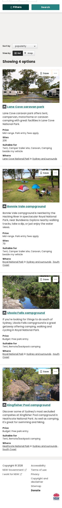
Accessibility (38, 465)
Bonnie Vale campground (26, 206)
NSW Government (13, 469)
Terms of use (39, 469)
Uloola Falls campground (26, 313)
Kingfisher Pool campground (28, 405)
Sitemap (36, 486)
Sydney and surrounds (44, 158)
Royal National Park (13, 261)
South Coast (9, 449)
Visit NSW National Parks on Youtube (19, 503)
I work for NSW (11, 474)
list (19, 53)
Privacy (35, 474)
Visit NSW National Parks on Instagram (12, 503)
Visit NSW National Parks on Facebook (5, 503)
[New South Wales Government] (56, 496)
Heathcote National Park (16, 446)
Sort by (6, 46)
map (30, 53)
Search (45, 7)
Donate (35, 490)
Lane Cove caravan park (25, 107)
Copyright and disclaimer (39, 480)
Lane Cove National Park (16, 158)
